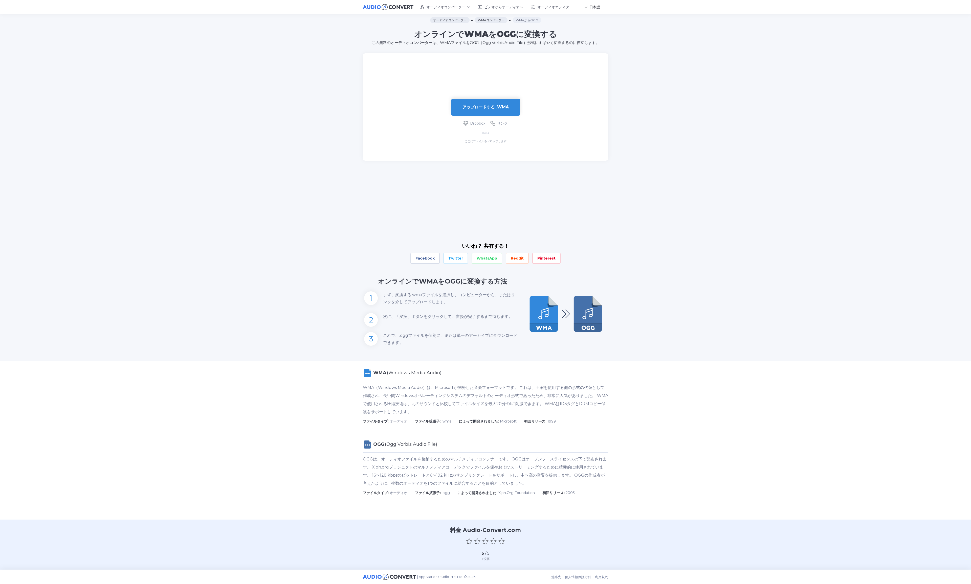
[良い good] (494, 541)
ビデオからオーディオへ (503, 7)
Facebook (425, 258)
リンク (502, 123)
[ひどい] (469, 541)
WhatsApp (487, 258)
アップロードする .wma (485, 107)
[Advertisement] (485, 69)
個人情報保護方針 (578, 577)
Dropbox (477, 123)
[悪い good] (477, 541)
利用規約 (601, 577)
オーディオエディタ (553, 7)
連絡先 (556, 577)
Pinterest (546, 258)
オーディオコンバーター (445, 7)
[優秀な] (502, 541)
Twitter (455, 258)
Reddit (517, 258)
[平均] (485, 541)
